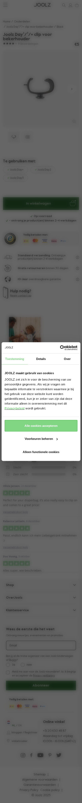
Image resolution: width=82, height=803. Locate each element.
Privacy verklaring (44, 675)
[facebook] (31, 756)
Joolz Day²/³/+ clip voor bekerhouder (29, 26)
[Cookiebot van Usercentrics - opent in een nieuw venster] (60, 347)
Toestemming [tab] (14, 359)
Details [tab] (41, 359)
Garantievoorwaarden (39, 785)
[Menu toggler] (5, 5)
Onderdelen (22, 21)
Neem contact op (20, 295)
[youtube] (40, 756)
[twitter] (59, 756)
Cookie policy (50, 790)
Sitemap (40, 774)
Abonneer (41, 685)
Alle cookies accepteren (41, 425)
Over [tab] (67, 359)
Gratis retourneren (31, 268)
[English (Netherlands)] (8, 722)
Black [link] (60, 26)
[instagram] (23, 756)
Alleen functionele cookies (41, 451)
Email (13, 645)
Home (7, 21)
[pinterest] (49, 756)
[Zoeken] (63, 5)
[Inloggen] (69, 5)
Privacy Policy (29, 790)
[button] (10, 89)
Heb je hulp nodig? (18, 5)
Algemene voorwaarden (40, 779)
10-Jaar (23, 279)
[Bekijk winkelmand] (76, 5)
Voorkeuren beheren (39, 438)
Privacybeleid (15, 408)
